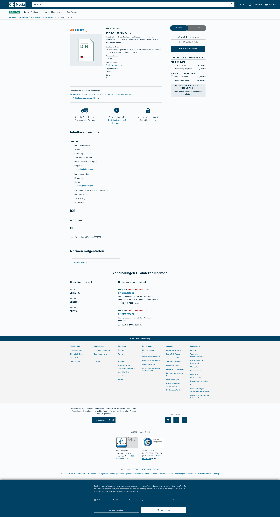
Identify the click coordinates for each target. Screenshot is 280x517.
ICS (93, 94)
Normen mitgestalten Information (120, 94)
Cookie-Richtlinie (136, 491)
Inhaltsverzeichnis (79, 94)
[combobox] (138, 4)
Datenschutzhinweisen (111, 491)
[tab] (96, 263)
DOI (100, 94)
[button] (255, 4)
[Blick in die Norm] (86, 47)
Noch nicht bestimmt (114, 65)
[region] (140, 495)
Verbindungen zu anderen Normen (86, 98)
